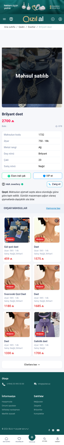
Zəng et (56, 184)
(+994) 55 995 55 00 (15, 384)
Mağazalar (38, 402)
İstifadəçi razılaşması (11, 410)
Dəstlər (31, 27)
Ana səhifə (9, 27)
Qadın (22, 27)
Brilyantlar (38, 410)
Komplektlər (39, 414)
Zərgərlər (37, 406)
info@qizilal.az (44, 384)
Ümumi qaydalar (9, 406)
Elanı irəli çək (18, 175)
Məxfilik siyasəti (8, 414)
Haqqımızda (7, 402)
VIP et (49, 175)
